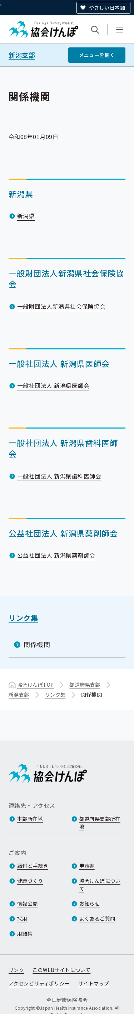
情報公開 (27, 903)
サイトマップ (93, 983)
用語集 (25, 933)
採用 (22, 918)
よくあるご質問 (97, 918)
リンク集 (23, 618)
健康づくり (30, 880)
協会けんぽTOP (35, 684)
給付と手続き (32, 865)
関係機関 (37, 644)
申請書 (87, 865)
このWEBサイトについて (61, 969)
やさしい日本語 (107, 7)
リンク (16, 969)
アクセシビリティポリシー (39, 983)
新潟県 (26, 215)
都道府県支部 (84, 684)
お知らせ (89, 903)
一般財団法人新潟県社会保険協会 (61, 306)
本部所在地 (30, 818)
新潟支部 (22, 55)
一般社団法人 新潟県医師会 (53, 385)
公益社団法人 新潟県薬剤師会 (56, 555)
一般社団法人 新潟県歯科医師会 (59, 476)
